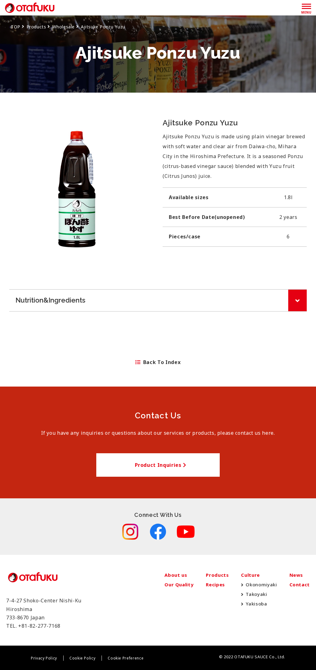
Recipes (215, 584)
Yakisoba (256, 604)
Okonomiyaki (261, 584)
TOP (15, 27)
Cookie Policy (82, 658)
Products (36, 27)
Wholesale (63, 27)
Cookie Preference (125, 658)
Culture (250, 575)
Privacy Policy (44, 658)
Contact (299, 584)
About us (175, 575)
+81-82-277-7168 (39, 625)
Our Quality (178, 584)
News (296, 575)
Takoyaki (256, 594)
